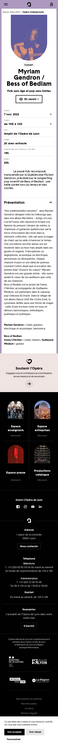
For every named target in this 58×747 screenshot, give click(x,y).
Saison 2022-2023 (11, 12)
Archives (29, 708)
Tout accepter (14, 731)
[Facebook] (18, 507)
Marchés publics (29, 703)
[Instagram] (25, 507)
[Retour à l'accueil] (29, 4)
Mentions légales (29, 713)
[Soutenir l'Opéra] (29, 384)
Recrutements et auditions (29, 699)
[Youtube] (33, 507)
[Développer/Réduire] (50, 202)
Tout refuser (35, 731)
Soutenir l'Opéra (29, 368)
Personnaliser (14, 739)
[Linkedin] (40, 507)
